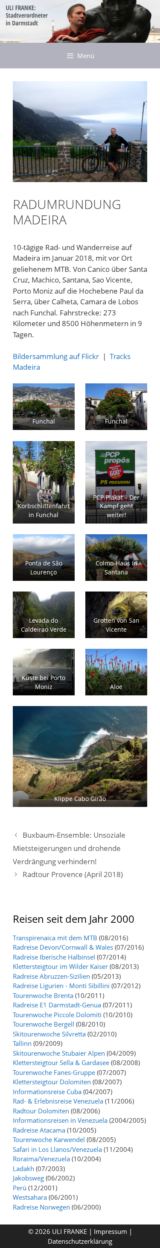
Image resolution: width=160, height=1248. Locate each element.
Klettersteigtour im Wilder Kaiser (60, 966)
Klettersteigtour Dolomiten (52, 1081)
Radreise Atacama (39, 1130)
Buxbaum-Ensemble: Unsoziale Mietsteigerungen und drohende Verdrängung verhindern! (69, 848)
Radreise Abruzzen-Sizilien (51, 976)
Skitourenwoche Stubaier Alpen (59, 1053)
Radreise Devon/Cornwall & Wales (63, 947)
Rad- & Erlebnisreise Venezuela (58, 1101)
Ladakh (23, 1168)
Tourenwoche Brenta (43, 995)
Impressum (111, 1231)
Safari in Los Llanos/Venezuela (57, 1149)
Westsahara (30, 1197)
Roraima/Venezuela (41, 1158)
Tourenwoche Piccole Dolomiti (57, 1014)
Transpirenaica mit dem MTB (55, 937)
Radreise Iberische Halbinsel (54, 957)
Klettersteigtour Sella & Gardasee (61, 1062)
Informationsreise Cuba (47, 1091)
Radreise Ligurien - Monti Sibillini (61, 985)
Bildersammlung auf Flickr (56, 356)
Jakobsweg (28, 1178)
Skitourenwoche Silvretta (49, 1034)
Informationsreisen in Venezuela (60, 1120)
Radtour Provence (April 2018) (73, 874)
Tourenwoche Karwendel (49, 1139)
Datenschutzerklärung (80, 1241)
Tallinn (22, 1043)
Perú (19, 1187)
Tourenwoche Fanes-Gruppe (54, 1072)
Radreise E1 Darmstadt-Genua (57, 1005)
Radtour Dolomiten (41, 1111)
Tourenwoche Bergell (43, 1024)
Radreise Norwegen (41, 1207)
